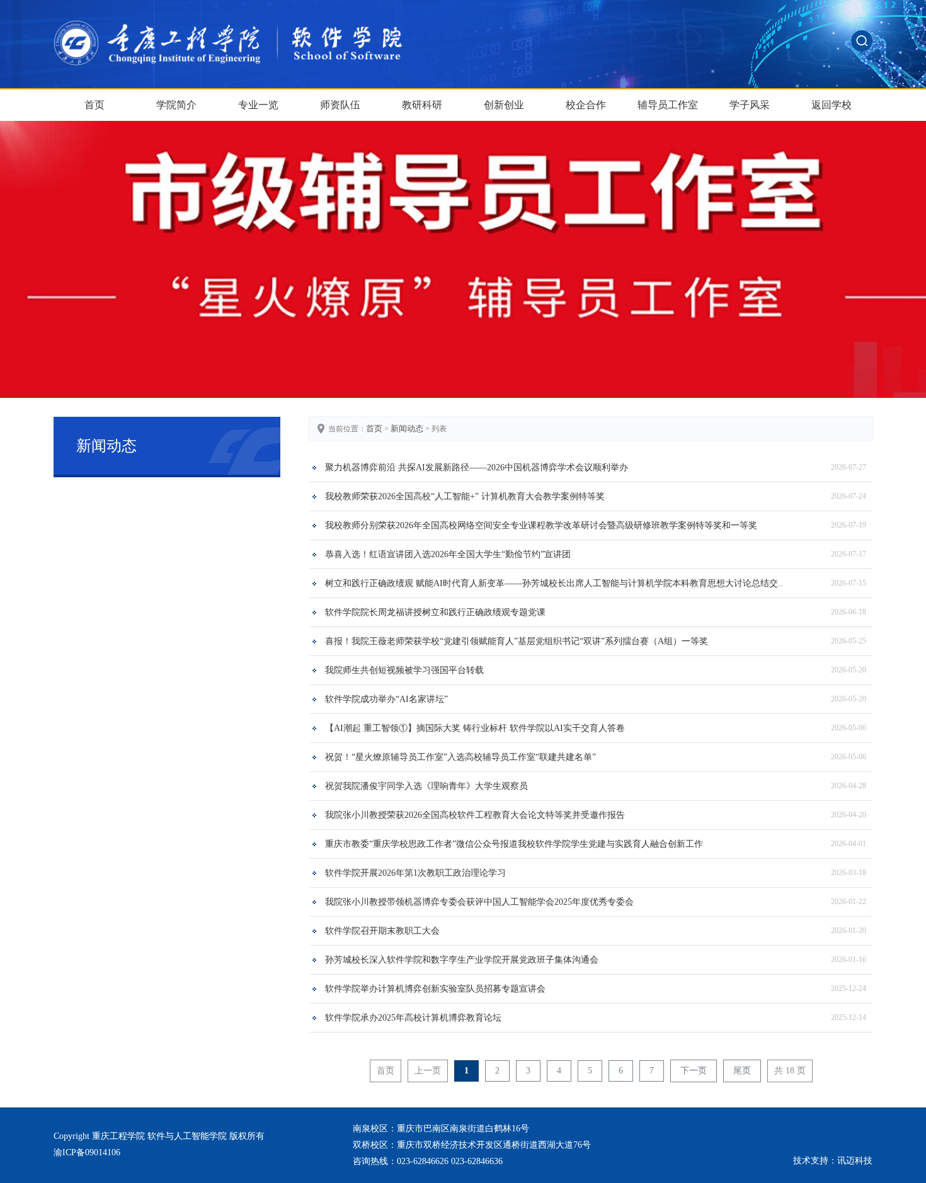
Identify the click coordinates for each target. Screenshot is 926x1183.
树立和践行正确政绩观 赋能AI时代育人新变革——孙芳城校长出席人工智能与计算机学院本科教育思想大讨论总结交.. (554, 583)
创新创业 (504, 104)
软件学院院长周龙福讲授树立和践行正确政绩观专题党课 (435, 612)
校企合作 (586, 104)
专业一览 (258, 104)
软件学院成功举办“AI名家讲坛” (386, 699)
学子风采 (749, 104)
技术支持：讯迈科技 (832, 1160)
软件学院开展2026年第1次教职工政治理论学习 (415, 873)
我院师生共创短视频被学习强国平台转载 (404, 670)
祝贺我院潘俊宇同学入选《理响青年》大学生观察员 (426, 786)
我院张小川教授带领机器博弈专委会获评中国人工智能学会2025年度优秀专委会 (479, 902)
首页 (94, 104)
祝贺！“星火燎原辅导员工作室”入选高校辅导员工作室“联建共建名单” (460, 757)
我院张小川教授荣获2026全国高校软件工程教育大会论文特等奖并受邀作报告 (475, 815)
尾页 (742, 1070)
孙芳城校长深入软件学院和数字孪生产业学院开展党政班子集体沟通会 (461, 960)
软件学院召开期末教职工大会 (382, 931)
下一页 (693, 1070)
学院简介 (176, 104)
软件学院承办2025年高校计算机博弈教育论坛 (413, 1017)
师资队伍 (340, 104)
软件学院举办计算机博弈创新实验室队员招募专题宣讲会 (435, 988)
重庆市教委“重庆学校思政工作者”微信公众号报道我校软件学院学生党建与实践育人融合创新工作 (514, 844)
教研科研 (422, 104)
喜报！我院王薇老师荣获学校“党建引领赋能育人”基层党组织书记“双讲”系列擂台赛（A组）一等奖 (516, 641)
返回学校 (831, 104)
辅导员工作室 (667, 104)
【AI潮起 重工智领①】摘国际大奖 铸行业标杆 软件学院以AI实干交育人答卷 (475, 728)
